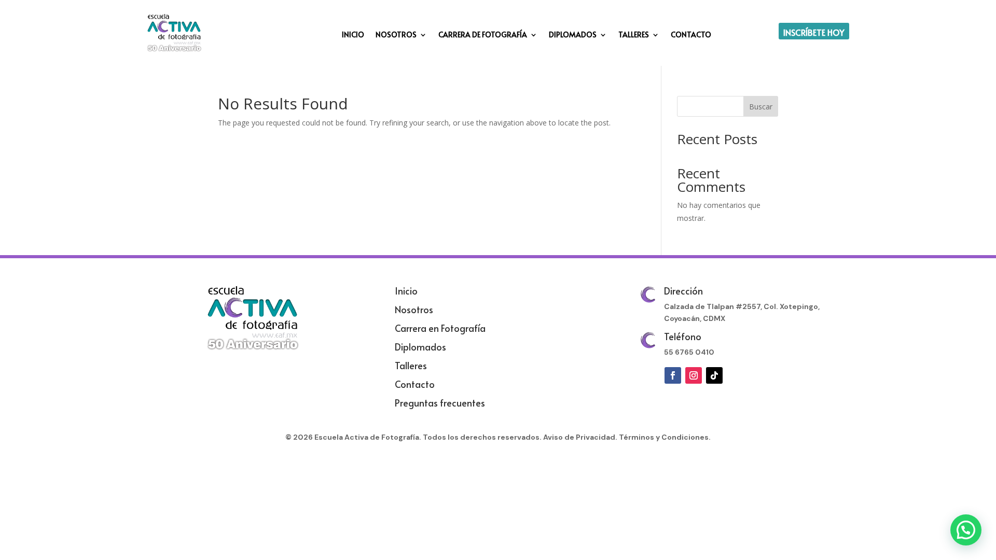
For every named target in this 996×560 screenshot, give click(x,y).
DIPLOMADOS (573, 35)
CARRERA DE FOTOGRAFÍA (482, 35)
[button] (965, 529)
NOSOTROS (396, 35)
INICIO (353, 35)
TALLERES (633, 35)
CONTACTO (691, 35)
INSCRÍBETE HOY (814, 32)
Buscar (760, 106)
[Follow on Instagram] (693, 375)
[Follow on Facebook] (673, 375)
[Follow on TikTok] (714, 375)
